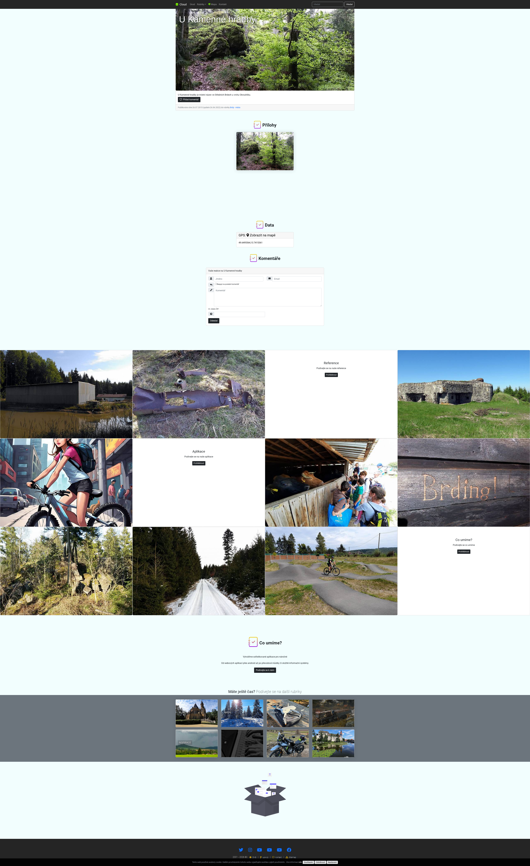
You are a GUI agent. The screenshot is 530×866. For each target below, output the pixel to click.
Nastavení (332, 862)
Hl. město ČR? (213, 309)
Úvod (192, 4)
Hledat (349, 4)
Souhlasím (308, 862)
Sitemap (292, 857)
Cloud (183, 4)
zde (300, 862)
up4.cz (265, 857)
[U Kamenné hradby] (265, 49)
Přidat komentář (190, 99)
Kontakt (222, 4)
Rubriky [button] (200, 4)
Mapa (213, 4)
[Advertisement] (265, 193)
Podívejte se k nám (265, 670)
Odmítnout (320, 862)
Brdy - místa (235, 107)
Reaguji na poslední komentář (228, 284)
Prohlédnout (331, 375)
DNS (254, 857)
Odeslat (214, 320)
